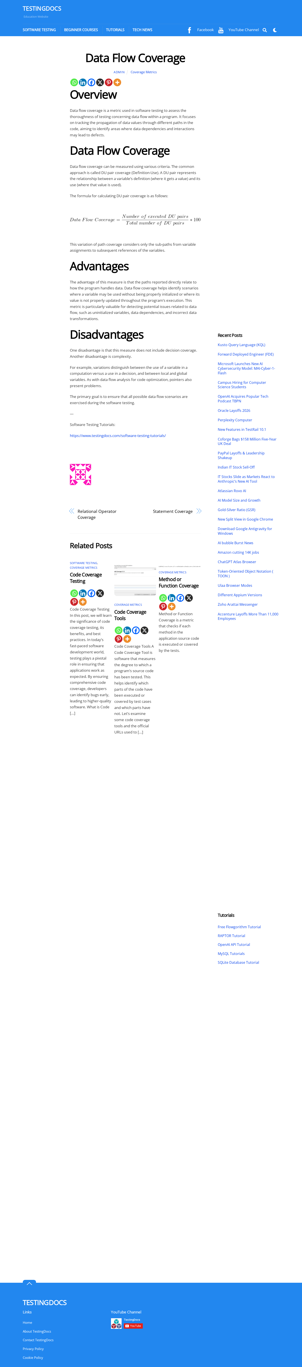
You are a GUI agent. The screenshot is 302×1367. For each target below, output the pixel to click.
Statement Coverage (173, 511)
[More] (117, 82)
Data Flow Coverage (135, 57)
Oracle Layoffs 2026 (234, 410)
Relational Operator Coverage (97, 514)
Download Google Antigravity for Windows (245, 531)
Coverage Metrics (144, 72)
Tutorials (115, 29)
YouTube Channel (243, 29)
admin (119, 72)
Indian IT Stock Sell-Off (236, 467)
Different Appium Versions (240, 595)
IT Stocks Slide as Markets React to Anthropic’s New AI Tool (246, 479)
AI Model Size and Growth (239, 500)
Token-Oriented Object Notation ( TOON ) (245, 573)
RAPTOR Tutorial (231, 935)
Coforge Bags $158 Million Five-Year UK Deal (247, 441)
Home (27, 1322)
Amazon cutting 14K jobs (238, 552)
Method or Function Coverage (179, 582)
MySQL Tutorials (231, 953)
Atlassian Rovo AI (232, 491)
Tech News (142, 29)
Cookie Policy (33, 1357)
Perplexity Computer (235, 420)
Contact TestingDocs (38, 1340)
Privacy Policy (33, 1348)
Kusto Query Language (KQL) (241, 345)
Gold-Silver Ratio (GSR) (236, 510)
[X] (100, 82)
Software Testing (39, 29)
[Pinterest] (109, 82)
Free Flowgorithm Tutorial (239, 926)
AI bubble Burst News (235, 543)
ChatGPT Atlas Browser (237, 562)
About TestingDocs (37, 1331)
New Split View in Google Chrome (245, 519)
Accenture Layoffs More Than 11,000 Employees (248, 616)
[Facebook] (91, 82)
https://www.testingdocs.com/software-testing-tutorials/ (118, 435)
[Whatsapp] (74, 82)
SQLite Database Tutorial (238, 962)
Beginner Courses (81, 29)
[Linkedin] (83, 82)
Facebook (205, 29)
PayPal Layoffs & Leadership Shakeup (241, 455)
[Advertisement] (42, 117)
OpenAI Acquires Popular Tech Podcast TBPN (243, 398)
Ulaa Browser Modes (235, 585)
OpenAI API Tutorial (234, 944)
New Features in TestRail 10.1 (242, 429)
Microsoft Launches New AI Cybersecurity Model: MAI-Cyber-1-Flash (246, 368)
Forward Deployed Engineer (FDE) (246, 354)
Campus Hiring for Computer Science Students (242, 385)
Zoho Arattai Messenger (238, 604)
